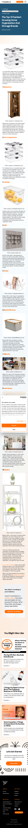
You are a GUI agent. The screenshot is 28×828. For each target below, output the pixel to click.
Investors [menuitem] (17, 793)
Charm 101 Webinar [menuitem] (7, 803)
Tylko (5, 225)
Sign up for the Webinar (14, 611)
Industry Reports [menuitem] (6, 801)
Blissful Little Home (10, 310)
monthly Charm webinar (19, 574)
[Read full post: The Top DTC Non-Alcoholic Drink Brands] (14, 645)
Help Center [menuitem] (5, 809)
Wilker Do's (7, 354)
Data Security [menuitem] (6, 813)
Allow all (14, 425)
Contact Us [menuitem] (17, 803)
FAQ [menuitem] (4, 811)
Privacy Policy (14, 819)
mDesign (7, 182)
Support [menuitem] (5, 788)
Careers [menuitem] (16, 805)
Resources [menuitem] (6, 799)
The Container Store (10, 137)
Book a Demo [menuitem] (6, 793)
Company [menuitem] (17, 799)
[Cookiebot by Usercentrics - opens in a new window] (20, 397)
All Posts (5, 9)
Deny (14, 429)
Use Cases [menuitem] (17, 788)
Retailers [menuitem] (17, 791)
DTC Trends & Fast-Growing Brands (10, 11)
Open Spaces (8, 388)
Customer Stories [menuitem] (7, 807)
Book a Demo (14, 763)
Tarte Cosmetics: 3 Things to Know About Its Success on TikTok (14, 724)
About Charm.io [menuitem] (18, 801)
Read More (6, 665)
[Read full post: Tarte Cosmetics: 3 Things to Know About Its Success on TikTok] (14, 712)
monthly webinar (10, 598)
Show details (20, 421)
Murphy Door (8, 87)
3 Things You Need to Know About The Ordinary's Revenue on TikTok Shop (14, 689)
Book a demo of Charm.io (9, 565)
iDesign (6, 271)
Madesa (6, 470)
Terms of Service (14, 822)
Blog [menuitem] (4, 805)
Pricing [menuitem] (4, 791)
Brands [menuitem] (16, 795)
